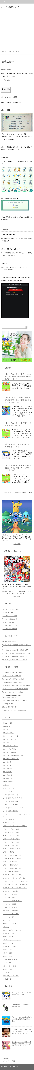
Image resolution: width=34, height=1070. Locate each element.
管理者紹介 (6, 1058)
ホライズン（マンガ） (10, 923)
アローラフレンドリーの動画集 (13, 672)
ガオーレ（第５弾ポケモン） (12, 868)
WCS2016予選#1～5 (9, 697)
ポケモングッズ (8, 936)
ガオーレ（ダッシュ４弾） (11, 839)
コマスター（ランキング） (11, 894)
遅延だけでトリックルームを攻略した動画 (16, 685)
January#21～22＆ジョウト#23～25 (14, 710)
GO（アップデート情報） (11, 736)
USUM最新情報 (8, 781)
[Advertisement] (17, 31)
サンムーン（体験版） (10, 904)
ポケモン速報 (7, 963)
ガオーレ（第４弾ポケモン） (12, 865)
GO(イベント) (7, 723)
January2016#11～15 (9, 703)
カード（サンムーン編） (11, 804)
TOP (10, 51)
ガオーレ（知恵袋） (9, 852)
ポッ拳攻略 (6, 972)
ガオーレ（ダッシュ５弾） (11, 842)
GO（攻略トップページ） (11, 759)
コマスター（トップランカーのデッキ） (15, 881)
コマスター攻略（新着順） (11, 871)
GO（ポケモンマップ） (10, 742)
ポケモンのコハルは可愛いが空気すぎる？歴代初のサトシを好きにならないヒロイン (21, 1043)
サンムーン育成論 (8, 622)
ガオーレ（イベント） (10, 822)
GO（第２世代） (8, 765)
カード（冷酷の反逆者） (11, 811)
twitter (9, 80)
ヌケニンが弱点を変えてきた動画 (13, 679)
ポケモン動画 (7, 953)
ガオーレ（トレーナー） (11, 845)
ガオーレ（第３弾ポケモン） (12, 861)
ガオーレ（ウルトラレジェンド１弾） (15, 826)
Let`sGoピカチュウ (9, 778)
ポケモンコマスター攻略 (10, 609)
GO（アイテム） (8, 733)
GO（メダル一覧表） (9, 749)
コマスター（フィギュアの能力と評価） (15, 884)
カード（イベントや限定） (11, 801)
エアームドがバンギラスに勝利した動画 (15, 689)
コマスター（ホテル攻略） (11, 891)
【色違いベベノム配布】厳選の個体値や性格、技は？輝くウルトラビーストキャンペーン (18, 400)
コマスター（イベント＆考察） (13, 875)
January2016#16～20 (10, 707)
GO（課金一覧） (8, 768)
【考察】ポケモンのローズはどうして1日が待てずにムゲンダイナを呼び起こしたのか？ (22, 1031)
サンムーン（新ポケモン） (11, 907)
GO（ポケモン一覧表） (10, 746)
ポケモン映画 (7, 956)
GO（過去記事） (8, 775)
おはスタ (6, 785)
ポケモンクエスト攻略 (10, 629)
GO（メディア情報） (9, 752)
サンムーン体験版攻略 (10, 619)
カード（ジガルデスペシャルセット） (15, 808)
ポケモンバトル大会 (9, 946)
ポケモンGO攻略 (8, 612)
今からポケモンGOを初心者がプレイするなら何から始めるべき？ (22, 1019)
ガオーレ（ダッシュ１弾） (11, 829)
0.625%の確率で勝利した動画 (12, 682)
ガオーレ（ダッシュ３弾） (11, 835)
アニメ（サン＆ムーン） (11, 794)
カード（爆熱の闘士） (10, 819)
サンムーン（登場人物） (11, 914)
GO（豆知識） (7, 772)
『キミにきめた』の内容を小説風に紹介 (15, 650)
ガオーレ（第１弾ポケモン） (12, 855)
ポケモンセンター (8, 943)
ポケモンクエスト (8, 933)
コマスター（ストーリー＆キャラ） (14, 878)
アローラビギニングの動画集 (12, 676)
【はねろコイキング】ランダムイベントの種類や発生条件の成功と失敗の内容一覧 (18, 376)
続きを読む (17, 596)
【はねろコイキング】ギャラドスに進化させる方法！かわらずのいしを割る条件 (18, 467)
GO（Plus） (7, 729)
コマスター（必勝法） (10, 897)
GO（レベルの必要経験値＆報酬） (14, 755)
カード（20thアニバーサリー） (13, 798)
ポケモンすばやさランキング (12, 930)
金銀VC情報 (7, 979)
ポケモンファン (8, 949)
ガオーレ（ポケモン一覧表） (12, 848)
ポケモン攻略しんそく (11, 7)
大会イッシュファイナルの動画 (13, 692)
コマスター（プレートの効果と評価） (15, 888)
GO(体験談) (6, 726)
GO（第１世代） (8, 762)
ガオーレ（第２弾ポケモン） (12, 858)
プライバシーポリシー (10, 1061)
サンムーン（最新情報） (11, 910)
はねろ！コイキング (9, 788)
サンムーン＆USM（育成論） (12, 901)
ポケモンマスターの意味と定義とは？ (15, 656)
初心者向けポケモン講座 (11, 976)
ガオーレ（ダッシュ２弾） (11, 832)
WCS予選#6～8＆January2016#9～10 (15, 700)
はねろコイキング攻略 (10, 625)
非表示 (7, 89)
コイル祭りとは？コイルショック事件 (15, 660)
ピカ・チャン (7, 920)
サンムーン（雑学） (9, 917)
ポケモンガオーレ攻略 (10, 616)
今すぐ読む (17, 544)
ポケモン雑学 (7, 969)
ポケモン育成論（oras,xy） (11, 959)
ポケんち (6, 927)
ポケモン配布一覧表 (9, 641)
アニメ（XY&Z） (8, 791)
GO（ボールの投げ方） (10, 739)
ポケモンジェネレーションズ (12, 940)
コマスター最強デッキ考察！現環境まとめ (16, 653)
